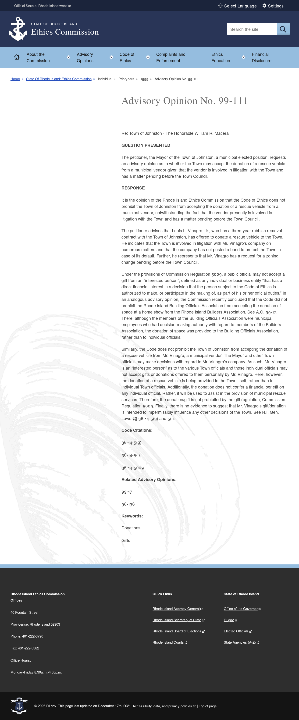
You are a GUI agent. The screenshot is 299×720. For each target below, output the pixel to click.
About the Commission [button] (50, 57)
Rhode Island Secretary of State (177, 619)
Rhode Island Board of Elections (177, 630)
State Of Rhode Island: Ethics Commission (59, 78)
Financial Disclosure (261, 57)
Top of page (208, 705)
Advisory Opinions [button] (96, 57)
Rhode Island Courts (168, 642)
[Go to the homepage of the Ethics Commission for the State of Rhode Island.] (21, 29)
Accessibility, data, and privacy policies (162, 705)
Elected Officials (236, 630)
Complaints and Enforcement (170, 57)
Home (15, 78)
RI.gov (229, 619)
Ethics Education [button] (229, 57)
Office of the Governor (241, 608)
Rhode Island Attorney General (176, 608)
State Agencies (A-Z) (240, 642)
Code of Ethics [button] (136, 57)
